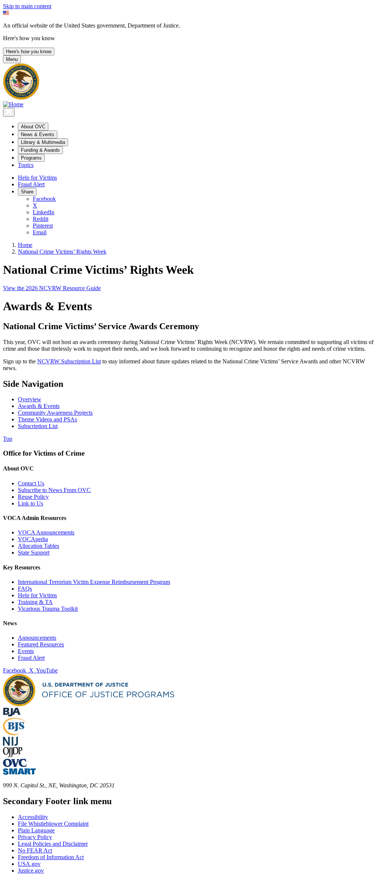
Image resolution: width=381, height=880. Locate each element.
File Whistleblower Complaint (53, 823)
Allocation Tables (38, 546)
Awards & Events (39, 406)
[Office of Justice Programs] (21, 97)
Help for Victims (37, 177)
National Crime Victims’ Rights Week (62, 251)
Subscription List (38, 426)
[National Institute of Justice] (10, 744)
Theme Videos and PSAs (47, 419)
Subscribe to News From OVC (54, 490)
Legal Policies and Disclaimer (53, 844)
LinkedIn (43, 212)
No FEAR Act (35, 850)
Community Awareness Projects (55, 413)
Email (40, 232)
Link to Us (30, 503)
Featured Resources (41, 644)
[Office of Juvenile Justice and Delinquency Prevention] (12, 755)
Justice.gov (31, 870)
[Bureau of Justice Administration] (11, 714)
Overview (29, 399)
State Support (33, 552)
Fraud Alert (31, 184)
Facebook (44, 199)
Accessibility (33, 817)
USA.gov (29, 864)
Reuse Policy (33, 497)
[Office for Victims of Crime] (15, 765)
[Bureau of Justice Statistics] (15, 733)
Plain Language (36, 830)
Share (27, 192)
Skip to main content (27, 6)
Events (26, 651)
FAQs (25, 588)
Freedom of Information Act (51, 857)
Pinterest (43, 225)
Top (7, 439)
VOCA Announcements (46, 532)
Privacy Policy (35, 837)
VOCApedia (33, 539)
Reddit (40, 219)
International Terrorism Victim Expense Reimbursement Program (94, 582)
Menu (12, 59)
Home (25, 245)
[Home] (13, 104)
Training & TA (35, 602)
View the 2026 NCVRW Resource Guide (52, 288)
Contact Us (31, 483)
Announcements (37, 638)
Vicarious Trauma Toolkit (48, 609)
